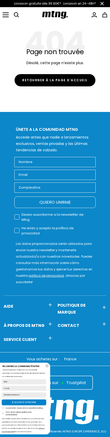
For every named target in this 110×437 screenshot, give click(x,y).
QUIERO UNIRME (55, 202)
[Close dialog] (74, 365)
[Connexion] (94, 14)
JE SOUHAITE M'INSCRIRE (51, 402)
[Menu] (6, 15)
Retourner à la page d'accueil (55, 80)
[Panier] (104, 14)
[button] (16, 14)
